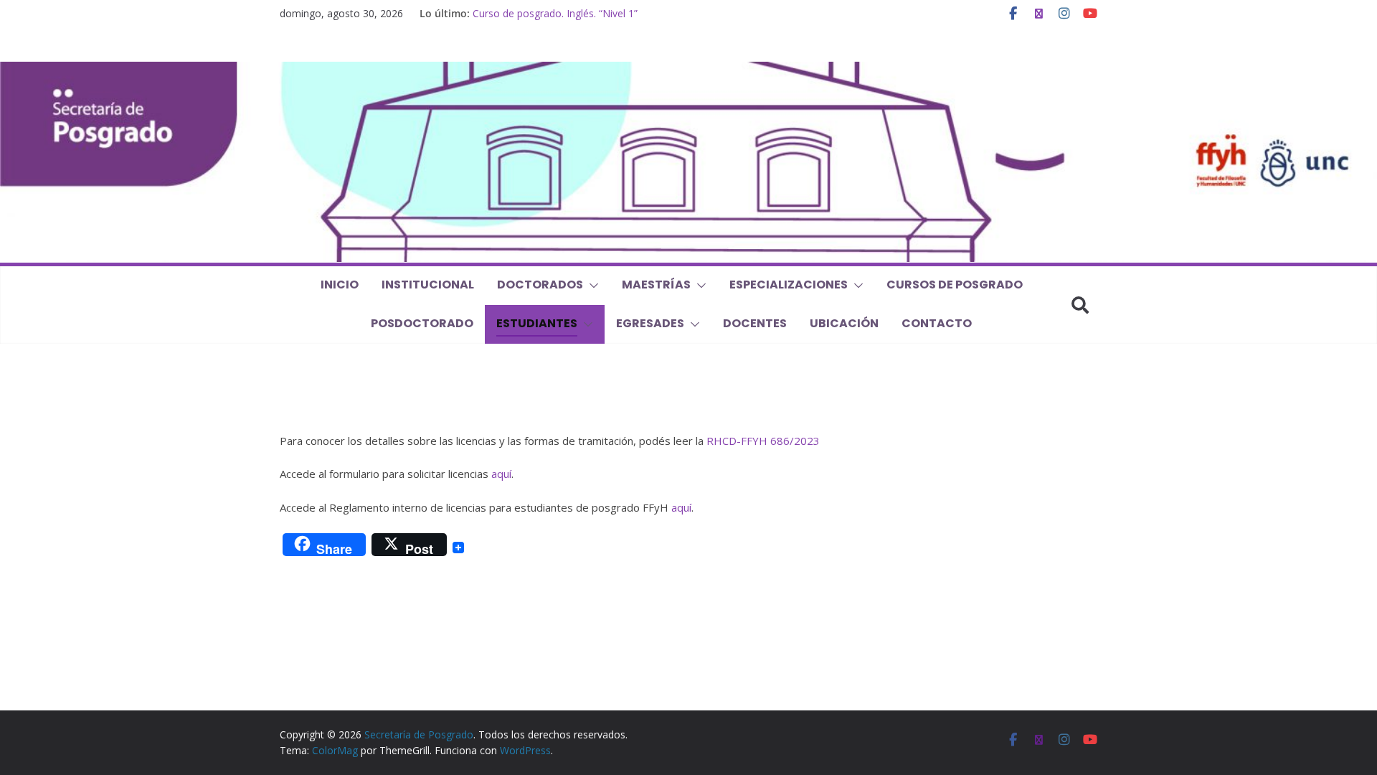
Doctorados (540, 284)
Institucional (428, 284)
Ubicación (844, 323)
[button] (591, 285)
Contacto (937, 323)
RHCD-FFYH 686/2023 (763, 440)
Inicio (340, 284)
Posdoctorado (422, 323)
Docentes (755, 323)
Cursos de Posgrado (954, 284)
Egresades (650, 323)
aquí (501, 473)
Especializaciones (788, 284)
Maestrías (656, 284)
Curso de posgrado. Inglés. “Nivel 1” (555, 13)
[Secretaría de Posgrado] (688, 70)
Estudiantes (536, 323)
